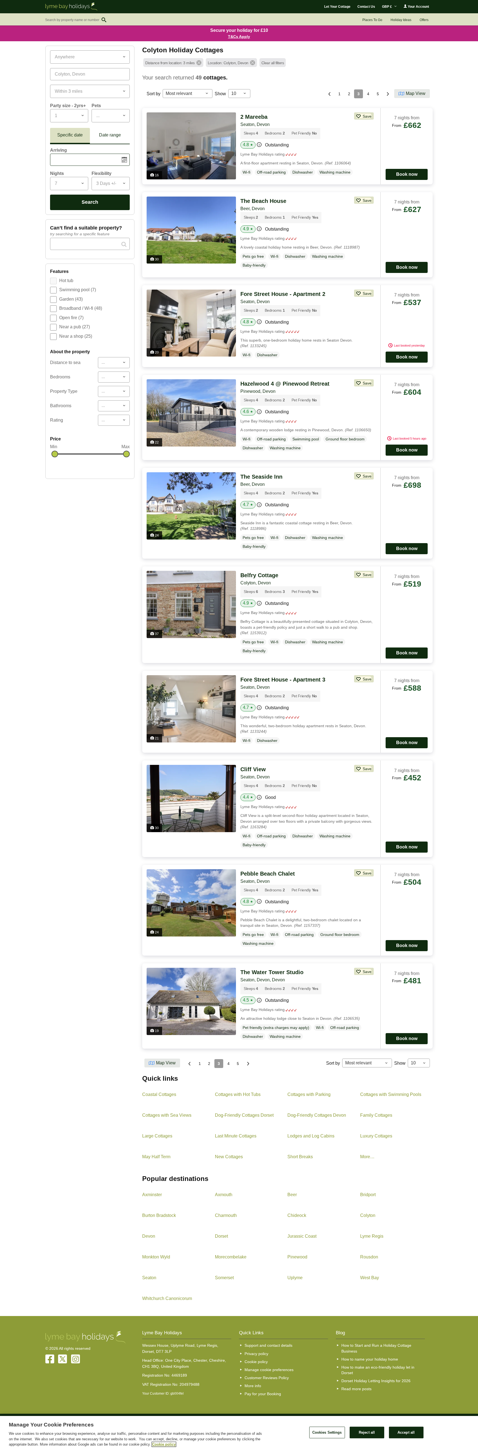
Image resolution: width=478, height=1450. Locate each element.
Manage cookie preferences (269, 1370)
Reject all (367, 1432)
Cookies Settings (327, 1432)
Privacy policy (256, 1353)
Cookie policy (256, 1361)
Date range (110, 135)
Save (367, 116)
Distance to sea (65, 362)
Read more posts (356, 1389)
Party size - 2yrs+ (68, 105)
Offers (424, 20)
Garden (71, 299)
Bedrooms (60, 377)
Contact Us (366, 7)
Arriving (58, 150)
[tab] (70, 136)
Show (220, 93)
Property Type (63, 391)
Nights (57, 173)
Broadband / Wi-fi (80, 308)
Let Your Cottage (337, 7)
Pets (96, 105)
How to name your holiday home (369, 1359)
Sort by (153, 93)
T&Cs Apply (239, 36)
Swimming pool (77, 289)
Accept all (406, 1432)
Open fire (71, 317)
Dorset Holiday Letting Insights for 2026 (376, 1381)
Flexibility (101, 173)
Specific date (70, 135)
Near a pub (74, 326)
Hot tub (66, 280)
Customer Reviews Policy (267, 1378)
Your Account (418, 7)
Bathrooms (60, 405)
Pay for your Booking (263, 1394)
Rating (56, 420)
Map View (415, 93)
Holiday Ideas (401, 20)
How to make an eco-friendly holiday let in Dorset (377, 1370)
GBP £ (387, 7)
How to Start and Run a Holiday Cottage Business (376, 1348)
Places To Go (372, 20)
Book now (406, 174)
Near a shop (75, 336)
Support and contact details (268, 1345)
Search (90, 202)
